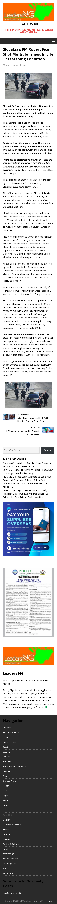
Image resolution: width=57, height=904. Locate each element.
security (6, 839)
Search (47, 450)
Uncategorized (10, 863)
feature (6, 776)
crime (5, 737)
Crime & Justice (10, 742)
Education (7, 761)
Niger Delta (8, 815)
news (5, 805)
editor (24, 65)
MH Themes (46, 901)
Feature (6, 771)
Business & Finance (12, 732)
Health (6, 785)
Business (7, 727)
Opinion (6, 819)
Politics (6, 829)
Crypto (6, 747)
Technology (8, 853)
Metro (6, 800)
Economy (7, 752)
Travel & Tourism (11, 858)
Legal (5, 795)
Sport (5, 849)
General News (9, 780)
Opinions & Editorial (12, 824)
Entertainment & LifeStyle (14, 766)
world (5, 868)
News (5, 810)
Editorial (6, 756)
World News (8, 873)
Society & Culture (11, 844)
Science (6, 834)
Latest (6, 790)
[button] (52, 40)
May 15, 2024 (11, 65)
